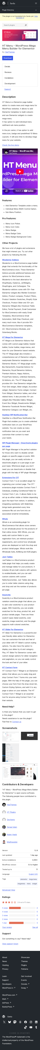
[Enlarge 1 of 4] (16, 735)
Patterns (24, 969)
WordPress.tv (8, 988)
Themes (24, 961)
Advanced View (8, 890)
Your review (7, 927)
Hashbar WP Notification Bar (15, 415)
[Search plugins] (26, 25)
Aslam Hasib (12, 834)
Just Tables (7, 557)
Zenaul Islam (12, 827)
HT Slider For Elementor (12, 629)
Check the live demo (10, 145)
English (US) (33, 874)
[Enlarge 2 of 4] (35, 735)
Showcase (25, 957)
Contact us (16, 722)
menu (29, 883)
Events (24, 980)
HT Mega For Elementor (12, 337)
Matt (5, 999)
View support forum (10, 944)
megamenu (21, 883)
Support (7, 89)
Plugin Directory (8, 10)
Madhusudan (12, 842)
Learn (4, 976)
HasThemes (10, 52)
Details (7, 66)
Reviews (8, 72)
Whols (5, 519)
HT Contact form (9, 667)
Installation (9, 78)
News (4, 961)
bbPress (6, 1003)
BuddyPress (8, 1007)
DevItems (11, 820)
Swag (24, 988)
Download (8, 58)
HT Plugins (11, 812)
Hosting (5, 965)
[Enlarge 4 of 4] (35, 767)
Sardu (9, 1017)
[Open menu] (36, 3)
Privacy (5, 969)
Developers (6, 984)
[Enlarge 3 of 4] (16, 746)
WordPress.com (9, 995)
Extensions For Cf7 (10, 477)
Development (10, 83)
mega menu (33, 879)
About (4, 957)
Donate (25, 984)
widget (34, 883)
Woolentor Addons (10, 260)
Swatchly (6, 595)
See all (35, 927)
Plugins (24, 965)
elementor (23, 879)
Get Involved (26, 976)
